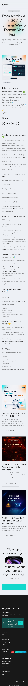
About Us (4, 637)
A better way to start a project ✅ (13, 92)
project (3, 644)
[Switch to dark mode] (23, 681)
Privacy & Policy (5, 663)
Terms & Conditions (6, 661)
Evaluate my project (4, 652)
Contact (3, 646)
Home (3, 634)
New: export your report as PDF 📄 (14, 105)
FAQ (3, 674)
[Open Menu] (23, 4)
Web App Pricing (6, 641)
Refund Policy (5, 666)
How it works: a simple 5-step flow (14, 94)
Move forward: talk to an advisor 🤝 (13, 109)
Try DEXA (5, 113)
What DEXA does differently (11, 97)
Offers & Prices (5, 639)
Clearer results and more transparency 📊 (10, 101)
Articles (3, 676)
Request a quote (5, 649)
